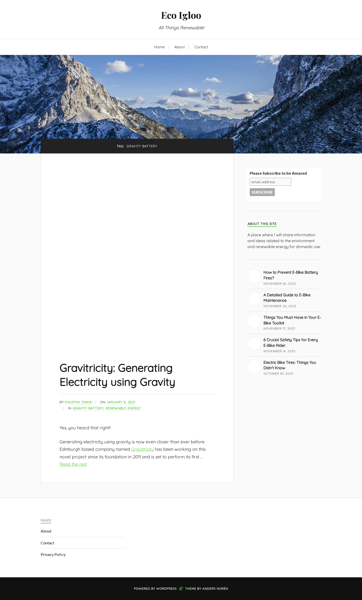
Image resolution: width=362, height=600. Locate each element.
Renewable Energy (123, 408)
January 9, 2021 (121, 402)
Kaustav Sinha (78, 402)
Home (159, 47)
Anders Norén (215, 588)
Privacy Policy (53, 554)
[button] (137, 249)
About (179, 47)
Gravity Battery (88, 408)
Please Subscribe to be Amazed (278, 173)
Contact (201, 47)
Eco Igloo (181, 15)
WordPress (166, 588)
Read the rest (73, 464)
